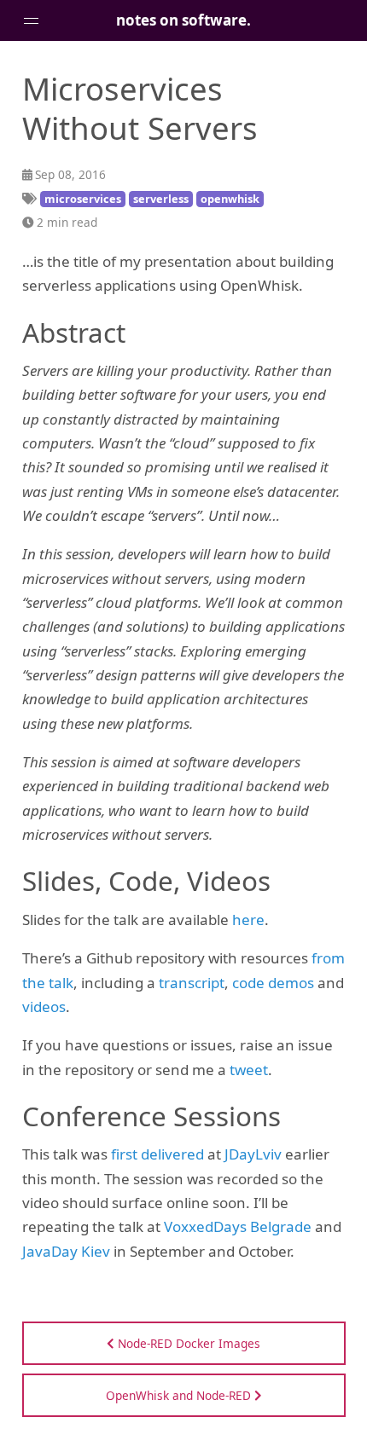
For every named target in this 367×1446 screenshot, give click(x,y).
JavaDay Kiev (66, 1251)
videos (44, 1006)
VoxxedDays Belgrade (238, 1226)
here (248, 919)
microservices (82, 198)
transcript (191, 982)
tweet (249, 1069)
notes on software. (183, 20)
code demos (273, 982)
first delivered (157, 1154)
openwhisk (230, 198)
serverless (161, 198)
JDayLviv (253, 1154)
